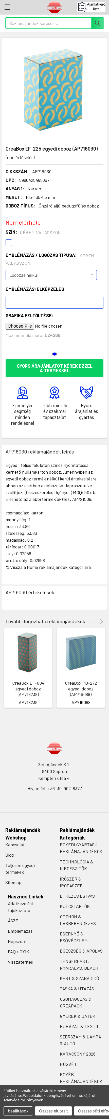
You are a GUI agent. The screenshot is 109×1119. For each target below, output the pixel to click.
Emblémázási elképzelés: (36, 289)
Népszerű (17, 941)
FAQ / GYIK (18, 951)
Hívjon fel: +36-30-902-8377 (54, 788)
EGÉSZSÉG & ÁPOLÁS (81, 951)
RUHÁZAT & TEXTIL (79, 1026)
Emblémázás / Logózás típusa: (50, 259)
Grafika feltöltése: (29, 315)
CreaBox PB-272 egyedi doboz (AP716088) (81, 688)
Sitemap (13, 882)
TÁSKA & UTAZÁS (77, 988)
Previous (94, 621)
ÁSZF (13, 920)
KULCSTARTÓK (75, 906)
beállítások (18, 1111)
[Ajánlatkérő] (93, 7)
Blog (9, 855)
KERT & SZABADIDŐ (79, 978)
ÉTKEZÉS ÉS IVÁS (77, 896)
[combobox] (54, 23)
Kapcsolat (15, 844)
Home (32, 567)
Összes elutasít (53, 1111)
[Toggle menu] (7, 7)
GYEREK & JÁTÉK (77, 1016)
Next (100, 621)
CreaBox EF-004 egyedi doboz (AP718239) (28, 688)
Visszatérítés (20, 962)
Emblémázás (20, 931)
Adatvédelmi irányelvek (23, 1100)
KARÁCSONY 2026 (78, 1054)
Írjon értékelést (20, 157)
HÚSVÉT (68, 1064)
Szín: (33, 232)
